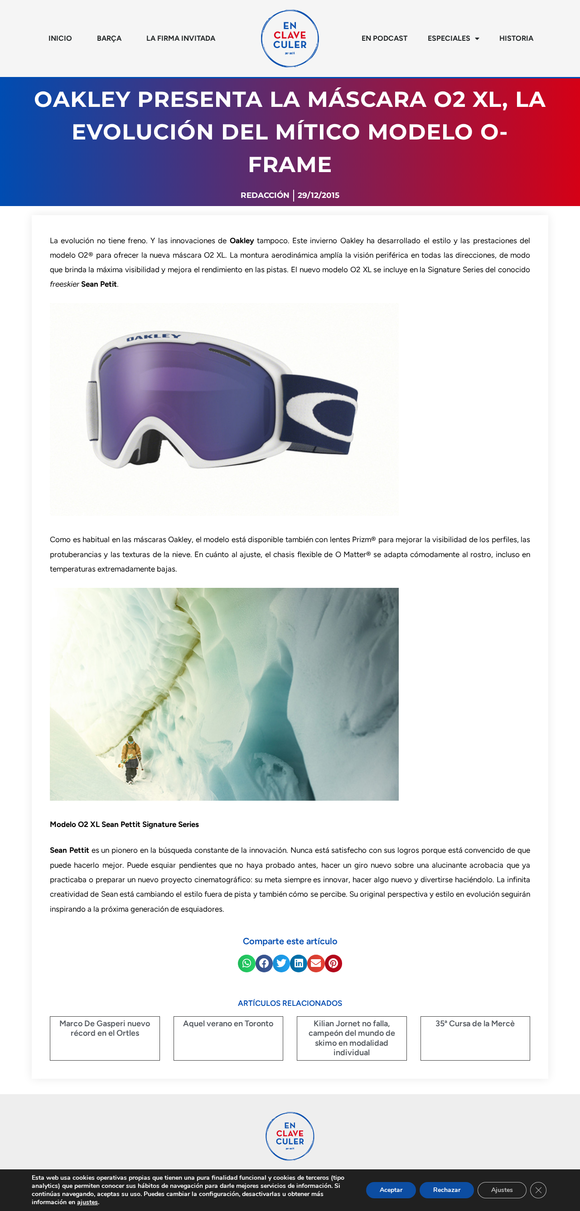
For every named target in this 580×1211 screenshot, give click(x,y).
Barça (109, 38)
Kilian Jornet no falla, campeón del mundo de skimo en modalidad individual (352, 1038)
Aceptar (391, 1190)
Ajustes (502, 1190)
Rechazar (446, 1190)
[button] (246, 963)
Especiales (449, 38)
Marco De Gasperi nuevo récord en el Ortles (104, 1028)
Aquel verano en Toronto (228, 1023)
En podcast (384, 38)
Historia (516, 38)
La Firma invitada (180, 38)
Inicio (60, 38)
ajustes (87, 1202)
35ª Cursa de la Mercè (475, 1023)
